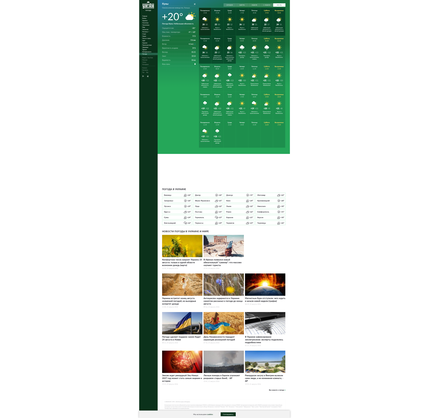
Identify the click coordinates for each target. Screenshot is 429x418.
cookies (210, 414)
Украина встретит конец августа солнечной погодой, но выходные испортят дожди (179, 301)
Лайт (143, 41)
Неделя (254, 5)
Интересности (146, 52)
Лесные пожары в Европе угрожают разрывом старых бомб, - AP (222, 376)
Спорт (144, 34)
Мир (143, 27)
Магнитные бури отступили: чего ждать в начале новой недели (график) (265, 299)
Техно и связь (146, 38)
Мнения (144, 60)
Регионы (145, 32)
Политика (145, 23)
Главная (144, 16)
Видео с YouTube (147, 58)
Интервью (145, 64)
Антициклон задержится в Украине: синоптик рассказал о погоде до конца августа (223, 301)
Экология (145, 29)
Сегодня (229, 5)
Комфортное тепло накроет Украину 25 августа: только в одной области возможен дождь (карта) (182, 262)
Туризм (144, 50)
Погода (144, 54)
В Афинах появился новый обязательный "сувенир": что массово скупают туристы (223, 262)
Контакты (145, 70)
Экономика (145, 25)
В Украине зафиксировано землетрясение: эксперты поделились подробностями (264, 339)
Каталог (144, 68)
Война (144, 18)
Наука (144, 36)
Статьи (144, 62)
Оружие (144, 43)
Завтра (242, 5)
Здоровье (145, 47)
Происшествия (147, 45)
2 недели (266, 5)
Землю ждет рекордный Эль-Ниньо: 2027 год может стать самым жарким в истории (182, 378)
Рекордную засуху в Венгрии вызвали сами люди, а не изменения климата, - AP (264, 378)
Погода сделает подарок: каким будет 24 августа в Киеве (181, 338)
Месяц (279, 5)
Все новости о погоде (276, 390)
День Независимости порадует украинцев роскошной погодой (219, 338)
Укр (147, 72)
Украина (144, 21)
